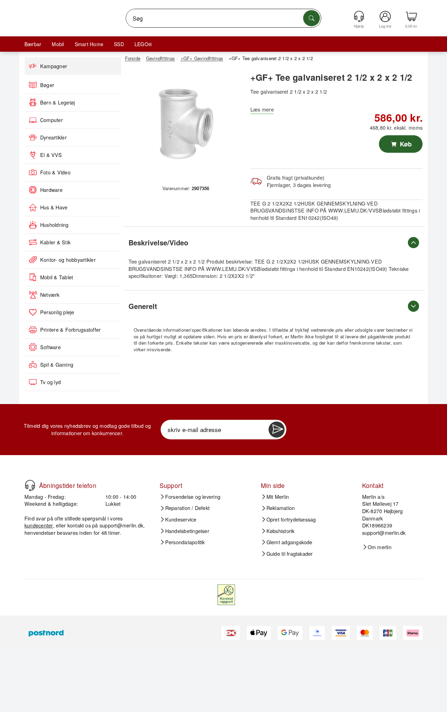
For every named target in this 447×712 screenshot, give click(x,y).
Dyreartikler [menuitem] (53, 137)
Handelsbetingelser (187, 530)
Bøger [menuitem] (47, 84)
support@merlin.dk (121, 525)
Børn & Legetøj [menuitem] (57, 102)
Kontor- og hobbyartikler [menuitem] (68, 259)
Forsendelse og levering (193, 496)
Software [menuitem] (50, 347)
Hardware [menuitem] (51, 189)
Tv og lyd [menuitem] (50, 382)
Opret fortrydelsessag (291, 519)
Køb (405, 144)
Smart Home (89, 44)
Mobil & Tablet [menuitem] (56, 277)
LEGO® (143, 44)
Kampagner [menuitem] (53, 66)
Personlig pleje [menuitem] (57, 312)
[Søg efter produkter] (311, 18)
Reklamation (280, 507)
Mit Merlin (277, 496)
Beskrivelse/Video (158, 242)
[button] (183, 125)
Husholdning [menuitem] (54, 224)
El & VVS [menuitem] (51, 154)
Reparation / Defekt (187, 507)
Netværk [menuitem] (50, 294)
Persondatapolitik (185, 542)
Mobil (58, 44)
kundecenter (38, 525)
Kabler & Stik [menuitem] (55, 242)
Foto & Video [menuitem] (55, 172)
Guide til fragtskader (289, 553)
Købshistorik (280, 530)
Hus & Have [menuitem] (53, 207)
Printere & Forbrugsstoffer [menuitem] (70, 329)
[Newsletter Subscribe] (277, 430)
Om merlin (379, 547)
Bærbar (32, 44)
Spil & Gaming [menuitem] (56, 364)
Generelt (143, 306)
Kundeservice (181, 519)
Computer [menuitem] (51, 119)
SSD (119, 44)
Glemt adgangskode (289, 542)
